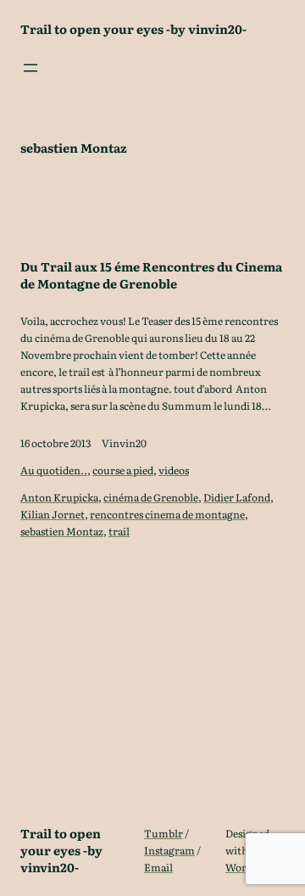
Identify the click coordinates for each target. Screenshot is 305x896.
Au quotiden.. (53, 470)
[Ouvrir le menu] (30, 68)
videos (173, 470)
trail (119, 531)
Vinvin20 (124, 443)
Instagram (169, 850)
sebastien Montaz (61, 531)
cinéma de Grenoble (150, 497)
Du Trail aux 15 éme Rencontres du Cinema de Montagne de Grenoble (151, 275)
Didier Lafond (236, 497)
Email (158, 867)
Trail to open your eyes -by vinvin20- (133, 28)
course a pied (122, 470)
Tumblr (163, 833)
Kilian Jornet (52, 514)
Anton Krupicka (59, 497)
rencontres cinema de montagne (167, 514)
